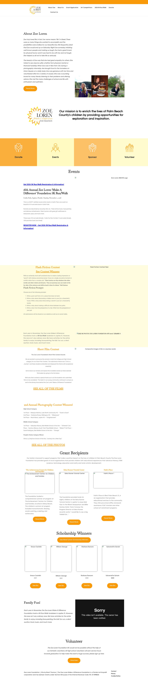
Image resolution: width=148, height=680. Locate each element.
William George (61, 576)
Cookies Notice (115, 676)
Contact (113, 671)
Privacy (113, 673)
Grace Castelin (35, 575)
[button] (77, 87)
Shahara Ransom (87, 575)
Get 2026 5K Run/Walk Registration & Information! (43, 184)
